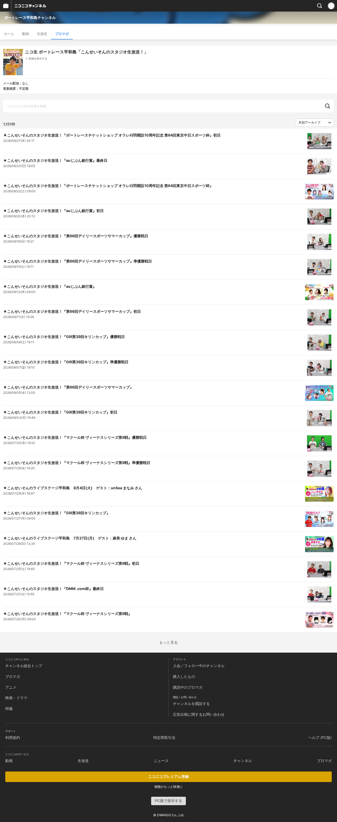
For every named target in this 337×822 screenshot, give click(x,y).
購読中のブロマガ (187, 687)
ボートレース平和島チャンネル (30, 17)
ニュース (161, 760)
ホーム (9, 34)
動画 (25, 34)
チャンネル (243, 760)
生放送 (42, 34)
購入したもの (184, 676)
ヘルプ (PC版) (320, 737)
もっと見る (168, 642)
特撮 (9, 708)
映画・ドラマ (16, 697)
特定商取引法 (164, 737)
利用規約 (12, 737)
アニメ (10, 687)
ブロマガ (62, 34)
